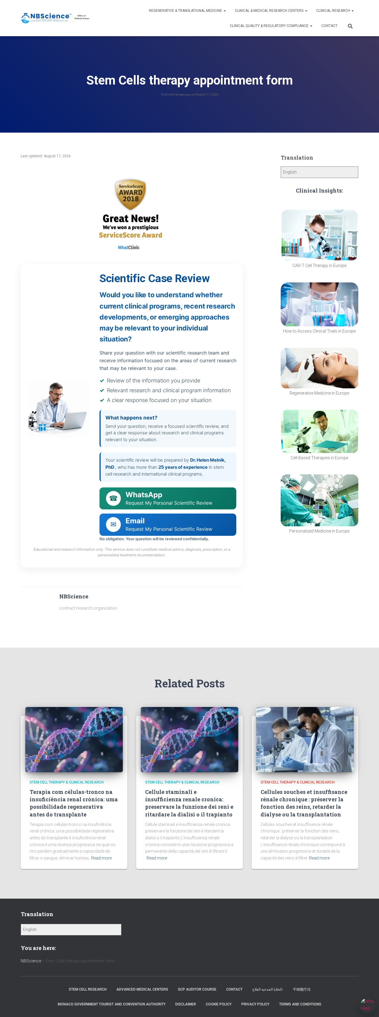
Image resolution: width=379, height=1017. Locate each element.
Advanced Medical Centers (142, 989)
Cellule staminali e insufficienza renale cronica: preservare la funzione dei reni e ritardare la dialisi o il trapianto (189, 803)
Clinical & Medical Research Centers (269, 11)
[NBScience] (55, 18)
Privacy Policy (255, 1004)
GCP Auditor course (197, 989)
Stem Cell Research (88, 989)
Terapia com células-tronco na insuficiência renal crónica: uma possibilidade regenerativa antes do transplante (74, 803)
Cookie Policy (219, 1004)
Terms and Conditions (300, 1004)
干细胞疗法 (302, 989)
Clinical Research (333, 11)
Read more (101, 858)
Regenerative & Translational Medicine (186, 11)
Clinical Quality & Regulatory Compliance (269, 26)
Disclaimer (185, 1004)
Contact (329, 26)
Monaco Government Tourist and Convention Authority (112, 1004)
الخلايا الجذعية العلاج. (267, 989)
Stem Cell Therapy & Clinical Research (67, 782)
